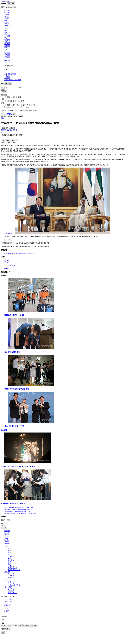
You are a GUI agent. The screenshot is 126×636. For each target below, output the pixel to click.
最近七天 (25, 105)
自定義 (33, 105)
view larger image (9, 233)
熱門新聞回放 (12, 568)
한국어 (6, 533)
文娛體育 (7, 36)
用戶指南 (11, 591)
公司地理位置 (12, 593)
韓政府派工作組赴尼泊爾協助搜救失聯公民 (18, 509)
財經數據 (7, 44)
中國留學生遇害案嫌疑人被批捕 (13, 504)
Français (6, 541)
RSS (5, 72)
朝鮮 (5, 38)
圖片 (5, 48)
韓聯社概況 (8, 587)
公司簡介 (7, 78)
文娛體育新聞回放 (14, 570)
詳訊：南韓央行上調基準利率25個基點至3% (18, 507)
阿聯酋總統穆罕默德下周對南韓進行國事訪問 (19, 253)
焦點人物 (7, 42)
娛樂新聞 (7, 57)
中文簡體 (3, 527)
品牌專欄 (7, 572)
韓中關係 (7, 40)
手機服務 (7, 76)
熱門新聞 (7, 55)
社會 (5, 34)
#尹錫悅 (7, 262)
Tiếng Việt (7, 543)
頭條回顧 (7, 53)
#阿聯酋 (7, 260)
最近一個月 (16, 105)
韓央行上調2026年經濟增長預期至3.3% (17, 511)
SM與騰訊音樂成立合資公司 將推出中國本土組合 (20, 513)
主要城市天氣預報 (10, 74)
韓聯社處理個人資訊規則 (12, 80)
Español (6, 540)
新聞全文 (21, 97)
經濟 (5, 32)
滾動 (5, 28)
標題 (13, 97)
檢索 (2, 89)
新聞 (5, 546)
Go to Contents (5, 1)
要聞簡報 (7, 46)
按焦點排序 (20, 101)
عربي (6, 538)
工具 (5, 579)
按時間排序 (10, 101)
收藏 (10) (7, 60)
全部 (8, 97)
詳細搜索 (3, 91)
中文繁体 (7, 531)
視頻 (5, 49)
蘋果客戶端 (8, 601)
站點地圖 (7, 605)
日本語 (6, 536)
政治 (5, 30)
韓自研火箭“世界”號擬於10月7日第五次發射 (18, 466)
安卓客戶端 (8, 599)
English (6, 534)
